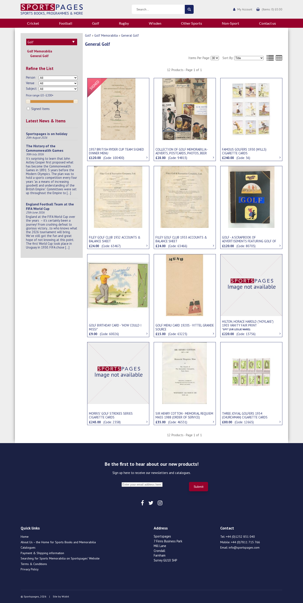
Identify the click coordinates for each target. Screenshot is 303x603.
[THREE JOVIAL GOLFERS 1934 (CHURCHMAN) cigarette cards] (251, 372)
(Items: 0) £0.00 (272, 9)
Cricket (33, 23)
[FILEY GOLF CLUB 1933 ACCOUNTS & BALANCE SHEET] (185, 196)
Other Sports (191, 23)
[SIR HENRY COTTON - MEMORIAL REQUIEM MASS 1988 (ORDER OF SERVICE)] (185, 372)
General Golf (39, 56)
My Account (244, 9)
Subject (31, 88)
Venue (30, 83)
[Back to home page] (52, 9)
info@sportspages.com (244, 547)
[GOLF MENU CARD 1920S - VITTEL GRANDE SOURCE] (185, 285)
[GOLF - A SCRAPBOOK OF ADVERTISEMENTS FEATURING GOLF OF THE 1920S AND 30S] (251, 196)
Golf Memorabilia (39, 51)
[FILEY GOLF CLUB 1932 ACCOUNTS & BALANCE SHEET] (118, 196)
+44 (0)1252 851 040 (240, 537)
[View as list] (270, 58)
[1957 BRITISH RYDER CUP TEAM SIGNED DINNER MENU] (118, 108)
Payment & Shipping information (42, 553)
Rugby (124, 23)
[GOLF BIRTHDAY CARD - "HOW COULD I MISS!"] (118, 285)
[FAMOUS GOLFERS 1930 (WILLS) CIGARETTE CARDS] (251, 108)
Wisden (155, 23)
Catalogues (28, 547)
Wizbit (65, 596)
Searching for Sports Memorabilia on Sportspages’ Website (60, 558)
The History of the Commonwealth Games (44, 148)
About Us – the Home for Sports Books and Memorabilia (58, 542)
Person (30, 77)
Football (65, 23)
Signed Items (40, 109)
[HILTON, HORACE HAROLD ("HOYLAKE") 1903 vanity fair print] (251, 285)
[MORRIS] (118, 372)
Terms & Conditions (34, 564)
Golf (95, 23)
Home (25, 537)
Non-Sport (230, 23)
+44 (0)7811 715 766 (245, 542)
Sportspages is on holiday (46, 133)
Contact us (267, 23)
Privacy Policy (30, 569)
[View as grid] (279, 58)
